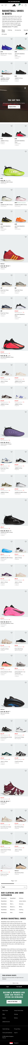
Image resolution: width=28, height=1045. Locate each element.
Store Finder (5, 1010)
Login (7, 986)
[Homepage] (14, 5)
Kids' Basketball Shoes (13, 912)
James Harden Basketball (22, 901)
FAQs (3, 1014)
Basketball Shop (4, 898)
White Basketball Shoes (21, 907)
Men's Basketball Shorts (13, 904)
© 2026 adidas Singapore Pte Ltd (7, 1037)
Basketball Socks (13, 898)
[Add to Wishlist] (11, 39)
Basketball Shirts (4, 907)
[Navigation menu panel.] (2, 5)
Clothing (21, 909)
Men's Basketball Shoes (13, 901)
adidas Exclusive (6, 1021)
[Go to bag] (25, 5)
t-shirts (15, 26)
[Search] (22, 5)
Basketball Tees (4, 910)
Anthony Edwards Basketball (21, 898)
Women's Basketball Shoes (13, 907)
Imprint (16, 1032)
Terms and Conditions (7, 1032)
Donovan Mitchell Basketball (21, 904)
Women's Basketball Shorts (13, 910)
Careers (4, 1018)
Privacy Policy (17, 1029)
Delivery (16, 1018)
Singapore (16, 1043)
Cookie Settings (5, 1029)
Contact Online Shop (18, 1010)
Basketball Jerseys (4, 912)
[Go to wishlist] (5, 5)
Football (21, 912)
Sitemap (16, 1014)
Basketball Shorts (4, 904)
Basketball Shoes (4, 901)
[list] (14, 30)
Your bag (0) (19, 986)
